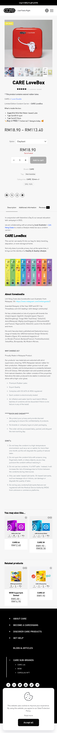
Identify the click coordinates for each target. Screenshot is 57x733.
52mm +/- (36, 179)
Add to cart (38, 160)
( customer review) (35, 89)
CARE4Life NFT (23, 672)
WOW (19, 668)
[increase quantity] (25, 160)
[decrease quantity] (13, 160)
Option (11, 141)
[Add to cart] (24, 519)
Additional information (27, 207)
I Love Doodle (16, 99)
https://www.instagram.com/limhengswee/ (33, 301)
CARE (29, 179)
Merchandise (30, 174)
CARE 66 (16, 542)
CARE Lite (21, 665)
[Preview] (24, 527)
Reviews (43, 207)
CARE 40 (41, 593)
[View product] (24, 523)
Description (11, 207)
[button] (28, 618)
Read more (28, 715)
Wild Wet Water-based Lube (26, 113)
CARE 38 (41, 542)
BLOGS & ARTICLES (23, 648)
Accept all (28, 722)
